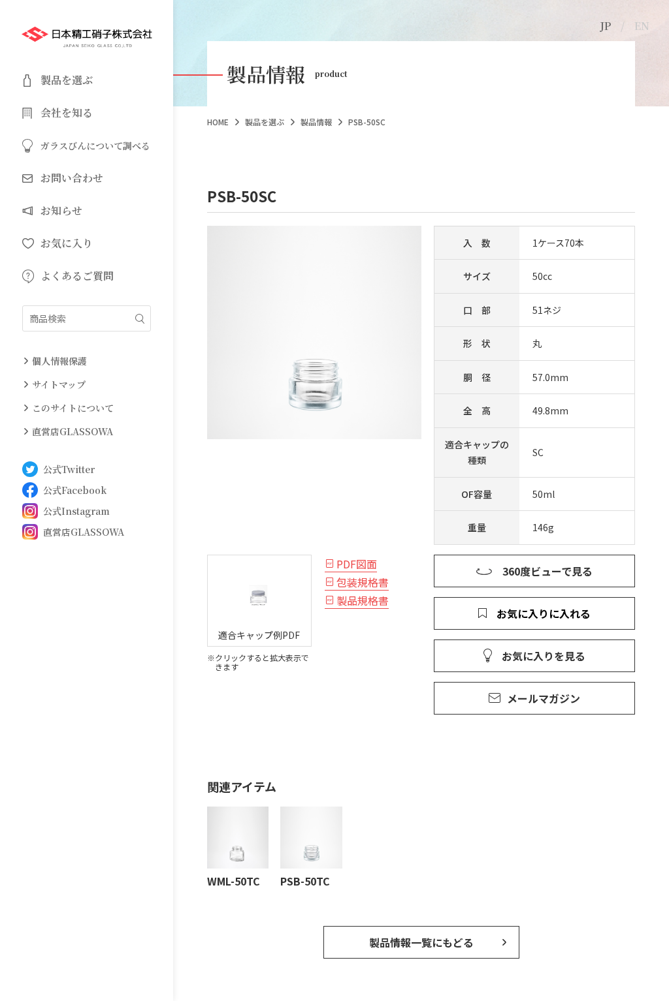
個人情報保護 (59, 360)
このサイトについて (73, 407)
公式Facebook (74, 490)
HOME (218, 121)
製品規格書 (362, 600)
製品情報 (316, 121)
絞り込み (139, 319)
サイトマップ (59, 384)
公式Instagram (76, 510)
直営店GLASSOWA (72, 431)
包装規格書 (362, 582)
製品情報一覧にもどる (421, 942)
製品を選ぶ (264, 121)
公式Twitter (69, 469)
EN (641, 25)
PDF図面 (356, 564)
